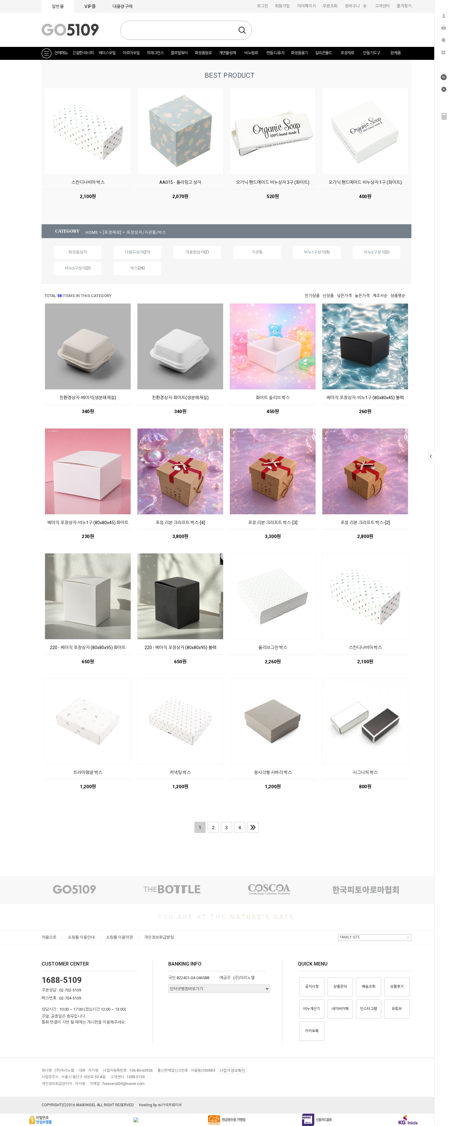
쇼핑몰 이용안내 (81, 937)
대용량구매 (122, 6)
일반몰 (58, 6)
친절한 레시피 (82, 53)
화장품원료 (203, 53)
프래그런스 (155, 53)
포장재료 (347, 53)
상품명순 (397, 295)
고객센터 (382, 6)
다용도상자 (134, 252)
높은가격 (362, 295)
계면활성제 (227, 53)
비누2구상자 (374, 252)
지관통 (257, 252)
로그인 (262, 6)
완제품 (395, 53)
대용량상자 (195, 252)
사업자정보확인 (232, 1070)
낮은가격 (344, 295)
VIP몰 (90, 6)
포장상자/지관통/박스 (146, 232)
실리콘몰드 (323, 53)
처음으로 (49, 937)
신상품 (328, 295)
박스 (134, 268)
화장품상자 (77, 252)
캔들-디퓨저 (275, 53)
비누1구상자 (314, 252)
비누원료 (251, 53)
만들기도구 (371, 53)
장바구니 (356, 6)
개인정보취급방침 (159, 937)
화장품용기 (299, 53)
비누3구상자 (75, 268)
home (92, 232)
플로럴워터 (179, 53)
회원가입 (282, 6)
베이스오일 (107, 53)
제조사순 (380, 295)
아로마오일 (131, 53)
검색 (242, 30)
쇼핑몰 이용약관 (119, 937)
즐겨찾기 (404, 6)
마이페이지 (306, 6)
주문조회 (330, 6)
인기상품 (312, 295)
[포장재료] (113, 232)
